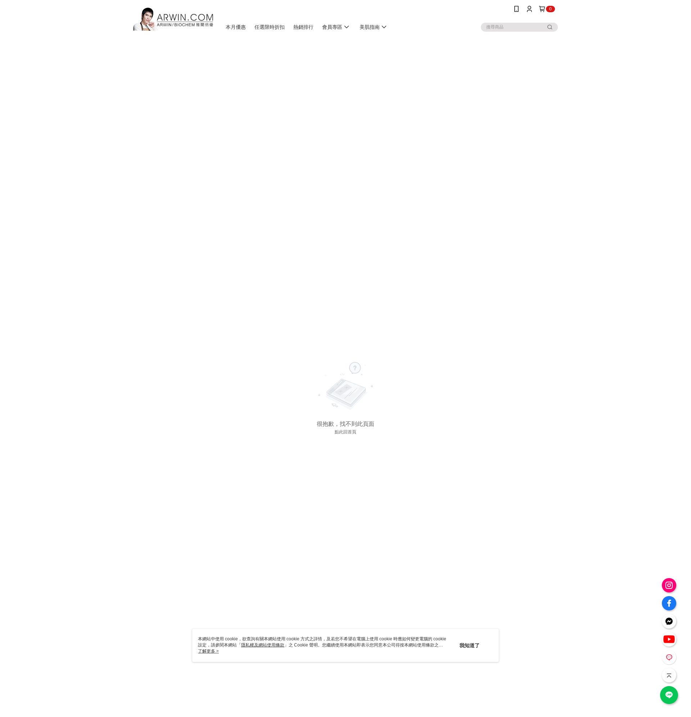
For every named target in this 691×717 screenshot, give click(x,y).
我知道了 (470, 645)
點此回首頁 (345, 431)
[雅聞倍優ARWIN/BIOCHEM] (173, 19)
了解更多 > (208, 651)
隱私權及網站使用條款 (262, 645)
